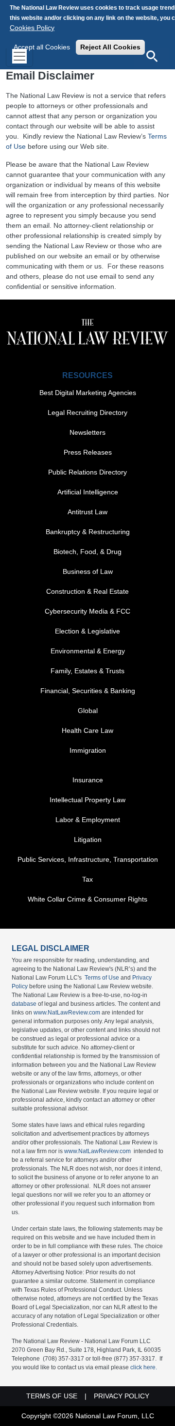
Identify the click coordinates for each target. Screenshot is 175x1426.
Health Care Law (87, 730)
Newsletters (87, 432)
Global (88, 710)
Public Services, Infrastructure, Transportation (88, 859)
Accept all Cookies (42, 47)
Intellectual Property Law (87, 800)
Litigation (88, 839)
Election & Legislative (87, 631)
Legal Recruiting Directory (87, 412)
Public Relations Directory (87, 472)
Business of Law (88, 571)
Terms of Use (102, 977)
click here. (143, 1367)
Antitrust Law (87, 512)
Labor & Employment (87, 820)
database (24, 1003)
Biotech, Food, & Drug (87, 551)
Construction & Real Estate (87, 591)
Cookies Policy (32, 28)
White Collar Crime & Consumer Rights (87, 899)
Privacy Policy (121, 1396)
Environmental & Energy (88, 651)
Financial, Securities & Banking (87, 691)
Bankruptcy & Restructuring (88, 532)
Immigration (88, 750)
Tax (87, 879)
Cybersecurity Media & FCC (87, 611)
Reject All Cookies (110, 47)
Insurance (87, 780)
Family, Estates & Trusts (87, 671)
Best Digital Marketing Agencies (87, 392)
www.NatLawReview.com (67, 1012)
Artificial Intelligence (87, 492)
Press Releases (88, 452)
